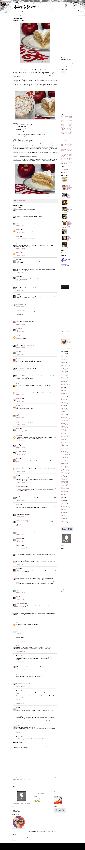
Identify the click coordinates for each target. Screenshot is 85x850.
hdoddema (40, 831)
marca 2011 (63, 500)
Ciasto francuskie (68, 140)
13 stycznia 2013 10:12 (20, 272)
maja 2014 (63, 444)
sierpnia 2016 (63, 403)
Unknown (18, 229)
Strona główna (15, 15)
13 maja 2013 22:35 (20, 661)
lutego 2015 (63, 430)
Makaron (70, 148)
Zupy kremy (69, 162)
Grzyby (68, 143)
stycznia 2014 (64, 450)
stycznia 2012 (64, 485)
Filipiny (62, 143)
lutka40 (17, 421)
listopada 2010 (64, 506)
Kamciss (17, 428)
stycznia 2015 (64, 432)
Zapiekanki (69, 160)
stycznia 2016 (64, 414)
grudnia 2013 (63, 451)
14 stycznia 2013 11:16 (20, 500)
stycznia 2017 (64, 396)
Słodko (26, 201)
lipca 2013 (63, 458)
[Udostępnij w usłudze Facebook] (23, 200)
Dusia (17, 351)
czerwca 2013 (64, 460)
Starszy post (54, 777)
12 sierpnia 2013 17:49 (20, 712)
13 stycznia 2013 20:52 (20, 431)
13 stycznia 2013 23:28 (20, 454)
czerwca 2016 (64, 406)
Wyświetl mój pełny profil (69, 342)
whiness (17, 214)
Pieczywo (63, 154)
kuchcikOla (18, 222)
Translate (65, 66)
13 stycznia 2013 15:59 (20, 401)
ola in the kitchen (19, 451)
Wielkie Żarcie (24, 124)
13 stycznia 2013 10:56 (20, 315)
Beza (65, 116)
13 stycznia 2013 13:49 (20, 379)
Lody (71, 123)
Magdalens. (18, 344)
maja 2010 (63, 515)
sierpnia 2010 (63, 510)
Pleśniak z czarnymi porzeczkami (69, 216)
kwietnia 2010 (64, 516)
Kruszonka (67, 123)
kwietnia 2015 (64, 427)
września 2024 (64, 359)
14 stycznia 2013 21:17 (20, 556)
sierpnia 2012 (63, 475)
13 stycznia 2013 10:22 (20, 290)
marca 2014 (63, 447)
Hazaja (17, 328)
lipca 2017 (63, 387)
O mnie (32, 15)
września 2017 (64, 386)
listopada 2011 (64, 488)
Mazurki (62, 124)
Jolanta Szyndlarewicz (20, 486)
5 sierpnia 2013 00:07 (20, 686)
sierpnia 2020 (64, 368)
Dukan (66, 141)
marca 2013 (63, 464)
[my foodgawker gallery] (66, 542)
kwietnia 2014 (64, 445)
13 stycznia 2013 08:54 (20, 218)
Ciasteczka (63, 119)
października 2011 (64, 490)
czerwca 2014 (64, 442)
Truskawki (70, 159)
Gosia (17, 596)
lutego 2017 (63, 395)
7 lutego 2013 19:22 (20, 633)
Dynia (67, 121)
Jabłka (21, 201)
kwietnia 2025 (64, 354)
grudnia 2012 (63, 469)
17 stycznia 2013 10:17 (20, 608)
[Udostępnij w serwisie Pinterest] (24, 200)
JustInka (17, 504)
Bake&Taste (24, 7)
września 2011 (64, 491)
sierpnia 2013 (63, 457)
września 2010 (64, 509)
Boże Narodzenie (65, 168)
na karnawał (64, 172)
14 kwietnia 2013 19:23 (20, 651)
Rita (17, 611)
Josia (17, 531)
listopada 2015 (64, 417)
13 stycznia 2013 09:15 (20, 232)
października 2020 (65, 365)
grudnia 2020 (64, 363)
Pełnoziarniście (27, 15)
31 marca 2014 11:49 (20, 721)
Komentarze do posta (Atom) (24, 779)
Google (13, 840)
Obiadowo (63, 151)
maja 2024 (63, 362)
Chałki (62, 117)
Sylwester (64, 169)
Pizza (67, 154)
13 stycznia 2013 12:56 (20, 362)
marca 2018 (63, 381)
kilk (35, 837)
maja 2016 (63, 408)
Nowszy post (16, 777)
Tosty (65, 159)
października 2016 (64, 401)
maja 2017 (63, 390)
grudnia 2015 (63, 415)
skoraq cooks (18, 398)
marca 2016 (63, 411)
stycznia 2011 (63, 503)
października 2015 (64, 418)
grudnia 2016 (63, 398)
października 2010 (64, 507)
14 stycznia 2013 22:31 (20, 572)
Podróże (36, 15)
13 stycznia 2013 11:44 (20, 331)
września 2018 (64, 378)
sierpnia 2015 (63, 421)
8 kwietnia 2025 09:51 (20, 739)
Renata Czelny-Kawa (20, 603)
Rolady (66, 132)
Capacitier (18, 383)
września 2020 (64, 366)
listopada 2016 (64, 399)
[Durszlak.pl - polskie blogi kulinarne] (56, 792)
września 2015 (64, 420)
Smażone (63, 158)
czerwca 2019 (64, 374)
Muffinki (70, 124)
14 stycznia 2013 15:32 (20, 534)
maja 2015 (63, 426)
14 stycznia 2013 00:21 (20, 471)
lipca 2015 (63, 423)
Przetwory (70, 131)
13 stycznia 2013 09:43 (20, 264)
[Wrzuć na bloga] (21, 200)
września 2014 (64, 438)
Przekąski (63, 131)
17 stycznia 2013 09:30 (20, 599)
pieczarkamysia (19, 310)
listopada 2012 (64, 470)
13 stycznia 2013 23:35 (20, 463)
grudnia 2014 (63, 433)
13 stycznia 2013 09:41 (20, 255)
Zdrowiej (63, 162)
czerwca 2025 (64, 353)
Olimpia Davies (19, 467)
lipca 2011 (63, 494)
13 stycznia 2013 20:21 (20, 424)
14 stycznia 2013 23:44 (20, 585)
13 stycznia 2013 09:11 (20, 225)
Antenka (18, 458)
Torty (66, 135)
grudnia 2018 (63, 377)
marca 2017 (63, 393)
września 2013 (64, 455)
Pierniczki (63, 128)
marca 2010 (63, 518)
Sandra (17, 207)
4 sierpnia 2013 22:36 (20, 678)
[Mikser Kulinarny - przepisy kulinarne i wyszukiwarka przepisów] (37, 802)
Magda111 (18, 236)
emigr (17, 335)
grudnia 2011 (63, 487)
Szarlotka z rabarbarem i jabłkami (69, 245)
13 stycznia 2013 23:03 (20, 447)
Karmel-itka (18, 405)
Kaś (16, 475)
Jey (16, 589)
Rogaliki (62, 132)
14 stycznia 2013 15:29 (20, 527)
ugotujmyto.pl (19, 545)
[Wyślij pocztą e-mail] (20, 200)
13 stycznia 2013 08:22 (20, 210)
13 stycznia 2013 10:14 (20, 282)
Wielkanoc (64, 171)
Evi (16, 512)
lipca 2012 (63, 476)
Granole (70, 121)
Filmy (65, 143)
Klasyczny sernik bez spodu (69, 231)
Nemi (17, 414)
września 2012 (64, 473)
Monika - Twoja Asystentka (21, 520)
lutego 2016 (63, 412)
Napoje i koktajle (66, 125)
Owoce (23, 201)
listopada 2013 (64, 452)
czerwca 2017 (63, 389)
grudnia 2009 (64, 522)
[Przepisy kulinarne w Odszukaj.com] (16, 811)
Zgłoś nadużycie (65, 335)
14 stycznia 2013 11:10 (20, 492)
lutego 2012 (63, 484)
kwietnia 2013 (64, 463)
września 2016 (64, 402)
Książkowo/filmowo (64, 146)
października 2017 (64, 384)
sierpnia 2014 (63, 439)
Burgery (62, 140)
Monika (17, 319)
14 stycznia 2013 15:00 (20, 516)
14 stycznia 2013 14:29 (20, 509)
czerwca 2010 (64, 513)
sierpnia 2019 (63, 372)
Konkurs (70, 145)
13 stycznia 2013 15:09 (20, 387)
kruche (62, 136)
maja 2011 (63, 497)
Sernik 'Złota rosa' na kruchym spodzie (69, 238)
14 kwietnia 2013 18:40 (20, 641)
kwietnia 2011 (64, 499)
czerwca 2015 (64, 424)
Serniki (70, 132)
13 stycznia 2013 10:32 (20, 299)
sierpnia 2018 (63, 380)
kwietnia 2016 (64, 409)
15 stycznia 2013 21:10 (20, 592)
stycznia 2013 (64, 467)
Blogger (55, 831)
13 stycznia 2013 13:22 (20, 370)
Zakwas (62, 160)
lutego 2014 (63, 448)
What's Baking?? (19, 366)
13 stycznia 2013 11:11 (20, 324)
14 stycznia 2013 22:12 (20, 564)
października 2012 (64, 472)
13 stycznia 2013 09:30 (20, 239)
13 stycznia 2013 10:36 (20, 306)
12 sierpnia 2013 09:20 (20, 703)
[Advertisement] (66, 36)
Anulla (17, 243)
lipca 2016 (63, 405)
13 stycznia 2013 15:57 (20, 394)
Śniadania (21, 15)
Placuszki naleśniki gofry (66, 129)
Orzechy (62, 127)
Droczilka (18, 267)
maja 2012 (63, 479)
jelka (17, 358)
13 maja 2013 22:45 (20, 670)
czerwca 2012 (64, 478)
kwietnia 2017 (64, 392)
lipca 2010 (63, 512)
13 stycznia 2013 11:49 (20, 347)
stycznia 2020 (64, 371)
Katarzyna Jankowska (20, 560)
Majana (17, 276)
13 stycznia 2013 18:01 (20, 410)
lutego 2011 (63, 502)
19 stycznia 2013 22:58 (20, 626)
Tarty (62, 135)
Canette (17, 294)
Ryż (71, 156)
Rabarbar (63, 156)
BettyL (17, 259)
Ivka (17, 552)
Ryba (68, 156)
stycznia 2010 (64, 521)
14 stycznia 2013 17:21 (20, 541)
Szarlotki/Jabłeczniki (32, 201)
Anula (17, 286)
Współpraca (41, 15)
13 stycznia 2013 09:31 (20, 248)
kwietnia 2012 (64, 481)
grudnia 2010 (63, 504)
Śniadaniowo (64, 163)
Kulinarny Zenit (19, 630)
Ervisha (17, 496)
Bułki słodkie (69, 116)
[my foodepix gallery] (42, 793)
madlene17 (18, 374)
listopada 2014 (64, 435)
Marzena (18, 568)
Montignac (69, 150)
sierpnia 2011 (63, 493)
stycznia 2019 (64, 375)
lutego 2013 (63, 466)
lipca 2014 (63, 441)
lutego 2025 (63, 356)
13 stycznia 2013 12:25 (20, 354)
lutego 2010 (63, 519)
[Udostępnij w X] (22, 200)
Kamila (17, 302)
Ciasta (18, 201)
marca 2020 (63, 369)
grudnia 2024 (64, 357)
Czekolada (69, 120)
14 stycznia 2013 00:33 (20, 482)
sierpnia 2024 (64, 360)
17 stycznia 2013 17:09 (20, 618)
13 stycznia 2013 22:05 (20, 440)
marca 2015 (63, 429)
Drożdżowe (63, 121)
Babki (62, 116)
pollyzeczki (18, 538)
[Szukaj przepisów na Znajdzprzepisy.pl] (14, 806)
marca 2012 (63, 482)
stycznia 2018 (64, 383)
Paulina (17, 444)
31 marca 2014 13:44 (20, 732)
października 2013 (64, 454)
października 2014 (64, 436)
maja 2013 (63, 461)
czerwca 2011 (63, 496)
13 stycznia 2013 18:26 (20, 417)
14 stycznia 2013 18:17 (20, 548)
